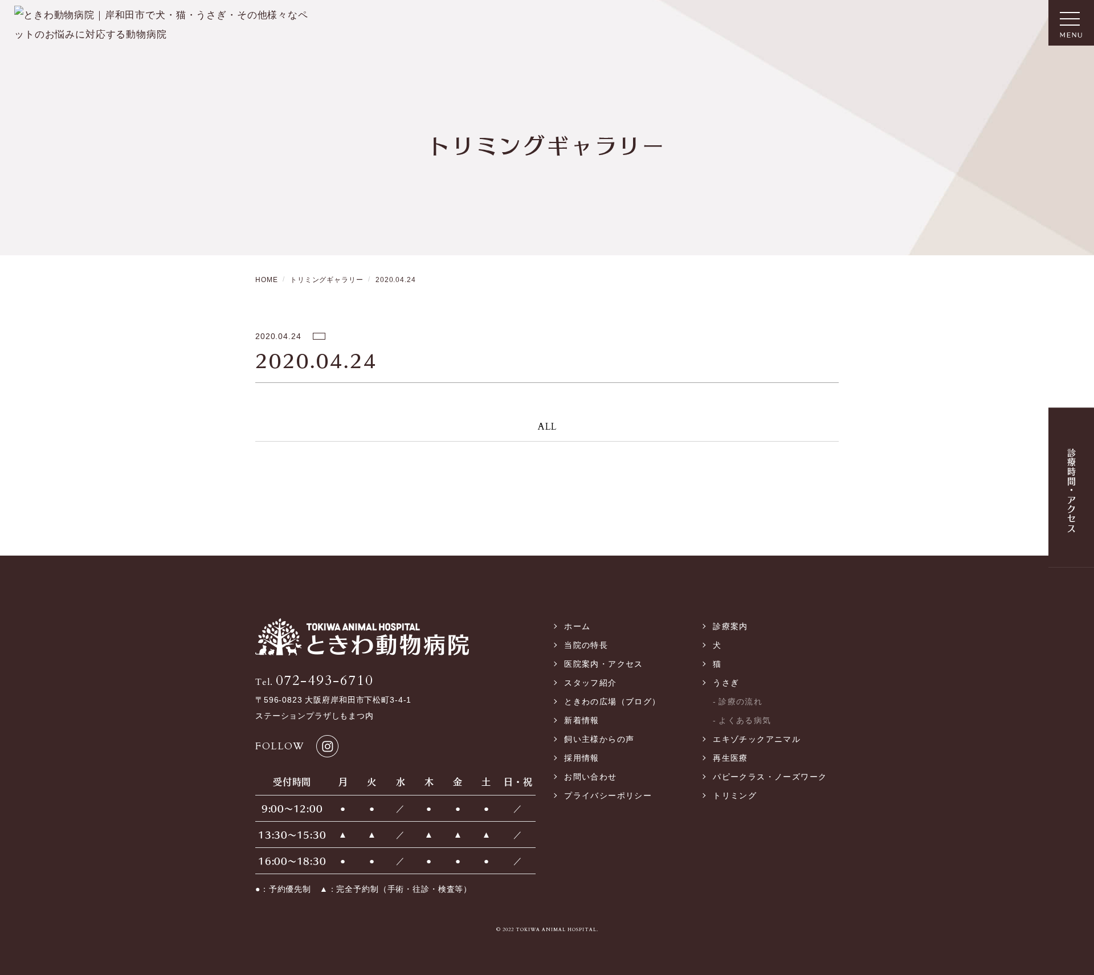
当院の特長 (586, 645)
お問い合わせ (590, 776)
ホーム (577, 626)
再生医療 (730, 757)
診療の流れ (740, 701)
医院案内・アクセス (603, 663)
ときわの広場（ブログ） (612, 701)
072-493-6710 (314, 680)
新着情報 (581, 720)
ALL (547, 426)
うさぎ (726, 682)
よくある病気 (745, 720)
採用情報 (581, 757)
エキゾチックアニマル (757, 739)
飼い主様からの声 (599, 739)
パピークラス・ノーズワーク (770, 776)
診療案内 (730, 626)
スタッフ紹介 (590, 682)
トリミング (735, 795)
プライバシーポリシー (608, 795)
